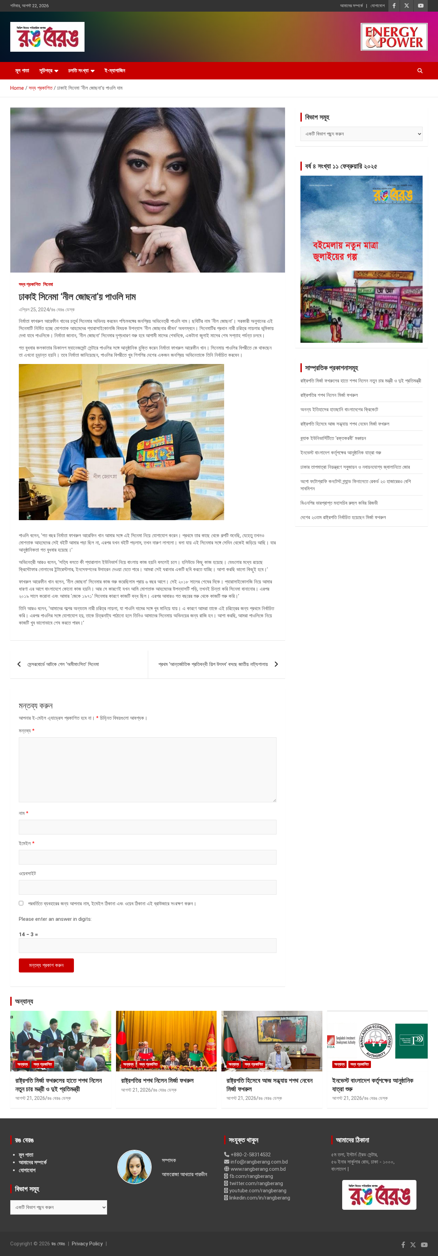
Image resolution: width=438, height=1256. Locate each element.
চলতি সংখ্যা (78, 70)
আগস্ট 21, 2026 (30, 1098)
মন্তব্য (27, 731)
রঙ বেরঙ (58, 1244)
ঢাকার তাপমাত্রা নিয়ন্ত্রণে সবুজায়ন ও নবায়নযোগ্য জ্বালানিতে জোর (355, 467)
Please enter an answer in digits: (55, 919)
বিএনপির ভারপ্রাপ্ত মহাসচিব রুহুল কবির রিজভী (339, 503)
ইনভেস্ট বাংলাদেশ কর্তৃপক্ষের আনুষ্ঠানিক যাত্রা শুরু (340, 453)
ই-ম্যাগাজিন (115, 70)
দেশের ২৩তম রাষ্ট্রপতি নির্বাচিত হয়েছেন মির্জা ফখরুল (343, 517)
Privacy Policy (87, 1244)
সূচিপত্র (45, 70)
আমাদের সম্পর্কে (351, 5)
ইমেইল (27, 843)
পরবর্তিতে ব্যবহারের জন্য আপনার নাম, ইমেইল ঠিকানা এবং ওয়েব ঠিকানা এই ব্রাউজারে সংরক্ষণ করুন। (112, 904)
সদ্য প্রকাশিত (30, 284)
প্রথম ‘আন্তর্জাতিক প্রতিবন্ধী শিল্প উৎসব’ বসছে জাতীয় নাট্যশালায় (213, 664)
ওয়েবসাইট (27, 873)
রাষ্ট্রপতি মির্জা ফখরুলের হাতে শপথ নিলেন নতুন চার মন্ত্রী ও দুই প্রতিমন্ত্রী (360, 381)
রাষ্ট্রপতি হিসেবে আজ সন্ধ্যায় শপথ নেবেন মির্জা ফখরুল (344, 424)
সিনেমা (48, 284)
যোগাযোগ (378, 5)
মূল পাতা (22, 70)
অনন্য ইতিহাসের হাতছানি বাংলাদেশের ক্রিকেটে (339, 409)
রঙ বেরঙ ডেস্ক (63, 309)
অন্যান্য (24, 1001)
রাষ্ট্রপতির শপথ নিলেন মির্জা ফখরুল (329, 395)
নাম (23, 813)
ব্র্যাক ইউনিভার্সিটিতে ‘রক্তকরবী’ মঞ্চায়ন (333, 438)
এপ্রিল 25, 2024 (34, 309)
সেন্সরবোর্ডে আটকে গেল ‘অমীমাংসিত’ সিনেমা (63, 664)
